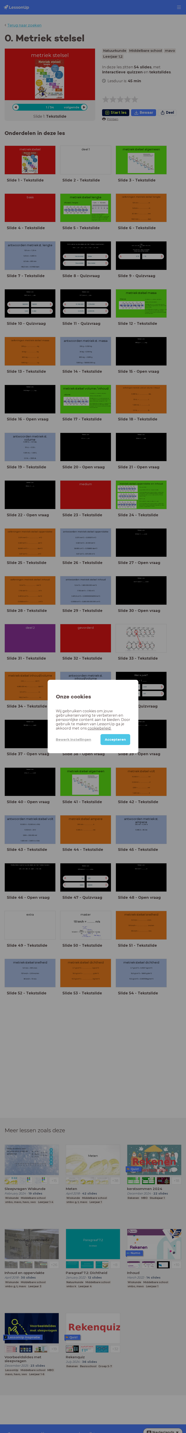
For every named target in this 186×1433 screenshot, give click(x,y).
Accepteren (115, 740)
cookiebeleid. (99, 728)
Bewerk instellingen (73, 740)
